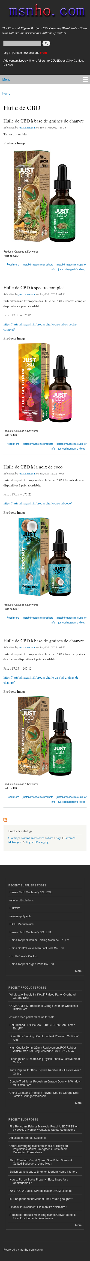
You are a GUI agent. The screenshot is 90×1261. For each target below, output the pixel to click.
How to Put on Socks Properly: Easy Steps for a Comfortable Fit (38, 1180)
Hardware (69, 838)
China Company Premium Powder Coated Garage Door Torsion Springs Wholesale (44, 1094)
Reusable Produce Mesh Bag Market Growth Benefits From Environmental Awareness (42, 1216)
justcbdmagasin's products (38, 264)
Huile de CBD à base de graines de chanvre (43, 121)
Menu (6, 79)
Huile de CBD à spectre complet (33, 287)
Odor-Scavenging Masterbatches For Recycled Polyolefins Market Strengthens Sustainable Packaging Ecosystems (38, 1149)
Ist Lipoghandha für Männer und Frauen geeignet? (41, 1199)
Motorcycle (15, 842)
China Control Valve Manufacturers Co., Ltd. (36, 948)
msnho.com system (32, 1249)
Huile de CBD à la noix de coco (33, 467)
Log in (7, 52)
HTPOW (14, 908)
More (78, 971)
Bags (58, 838)
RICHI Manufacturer (21, 924)
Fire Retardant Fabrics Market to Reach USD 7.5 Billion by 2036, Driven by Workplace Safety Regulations (43, 1127)
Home (6, 93)
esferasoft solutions (21, 900)
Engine (30, 842)
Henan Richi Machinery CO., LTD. (30, 892)
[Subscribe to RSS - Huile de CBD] (5, 818)
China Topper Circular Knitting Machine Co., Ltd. (39, 940)
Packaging (42, 842)
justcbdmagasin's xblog (71, 269)
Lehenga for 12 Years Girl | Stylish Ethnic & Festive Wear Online (44, 1060)
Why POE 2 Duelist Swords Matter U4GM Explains (40, 1190)
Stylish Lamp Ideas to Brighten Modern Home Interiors (43, 1171)
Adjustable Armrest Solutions (27, 1137)
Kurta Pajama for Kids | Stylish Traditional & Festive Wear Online (45, 1071)
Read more (12, 264)
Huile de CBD (10, 255)
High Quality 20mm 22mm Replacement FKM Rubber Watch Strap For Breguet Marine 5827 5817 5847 (42, 1048)
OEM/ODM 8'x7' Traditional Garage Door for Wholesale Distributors (43, 1007)
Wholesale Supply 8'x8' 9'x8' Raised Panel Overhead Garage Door (42, 995)
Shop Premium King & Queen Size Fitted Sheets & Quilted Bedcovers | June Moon (40, 1161)
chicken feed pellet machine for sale (31, 1017)
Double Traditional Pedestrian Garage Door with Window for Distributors (45, 1082)
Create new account (26, 52)
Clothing (13, 838)
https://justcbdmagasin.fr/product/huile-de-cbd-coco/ (37, 503)
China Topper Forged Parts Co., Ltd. (31, 964)
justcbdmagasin (27, 127)
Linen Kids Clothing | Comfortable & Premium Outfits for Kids (44, 1037)
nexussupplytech (20, 916)
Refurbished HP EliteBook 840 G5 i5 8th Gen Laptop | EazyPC (43, 1026)
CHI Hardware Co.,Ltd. (23, 956)
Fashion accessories (32, 838)
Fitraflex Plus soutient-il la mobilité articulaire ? (38, 1207)
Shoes (49, 838)
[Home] (45, 11)
